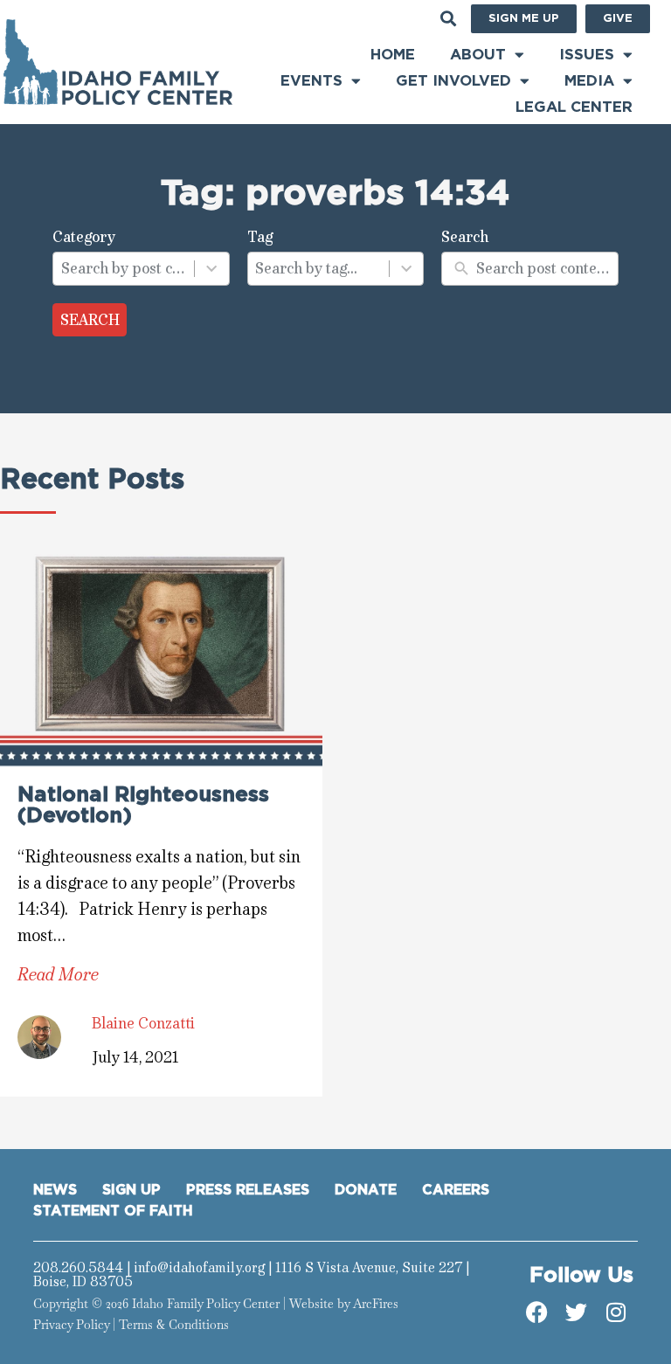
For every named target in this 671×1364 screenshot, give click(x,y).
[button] (447, 17)
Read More (58, 975)
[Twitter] (576, 1312)
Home (392, 54)
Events (311, 80)
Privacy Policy (71, 1325)
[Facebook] (537, 1312)
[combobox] (123, 269)
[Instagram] (615, 1312)
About (478, 54)
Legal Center (574, 107)
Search (90, 319)
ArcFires (375, 1304)
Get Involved (453, 80)
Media (589, 80)
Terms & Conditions (174, 1325)
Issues (586, 54)
